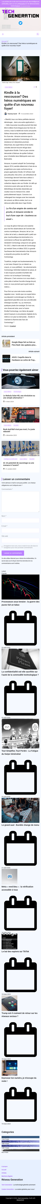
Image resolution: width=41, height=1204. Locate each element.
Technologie (17, 391)
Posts (7, 1139)
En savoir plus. (25, 6)
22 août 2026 (6, 647)
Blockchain (5, 1141)
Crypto (4, 1146)
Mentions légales (7, 1176)
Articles (4, 1173)
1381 (3, 1148)
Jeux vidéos (8, 87)
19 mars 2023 (6, 932)
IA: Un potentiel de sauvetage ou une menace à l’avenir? (18, 464)
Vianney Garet (12, 114)
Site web (5, 536)
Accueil (4, 1170)
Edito (3, 1150)
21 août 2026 (6, 868)
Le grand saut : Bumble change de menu (20, 825)
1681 (3, 1143)
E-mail (4, 526)
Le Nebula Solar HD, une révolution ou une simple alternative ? (19, 397)
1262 (3, 1139)
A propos (4, 1166)
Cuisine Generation (8, 1189)
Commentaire (7, 489)
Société (16, 425)
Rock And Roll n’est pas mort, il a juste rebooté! (19, 430)
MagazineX (20, 1200)
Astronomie (5, 1137)
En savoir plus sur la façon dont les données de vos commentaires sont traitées (19, 560)
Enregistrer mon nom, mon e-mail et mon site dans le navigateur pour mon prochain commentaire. (21, 546)
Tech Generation (7, 1185)
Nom (4, 516)
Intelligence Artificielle (10, 459)
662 (3, 1152)
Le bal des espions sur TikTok (15, 951)
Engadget (13, 326)
